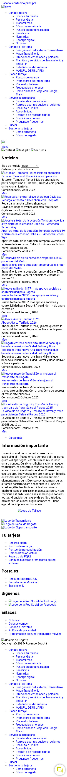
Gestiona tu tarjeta (20, 128)
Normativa (22, 36)
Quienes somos (18, 623)
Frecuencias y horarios (30, 87)
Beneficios (22, 33)
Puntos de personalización (32, 30)
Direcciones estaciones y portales (37, 57)
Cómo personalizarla (28, 26)
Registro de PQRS (20, 556)
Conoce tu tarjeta (27, 16)
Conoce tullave (18, 13)
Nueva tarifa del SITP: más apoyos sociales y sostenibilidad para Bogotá (29, 297)
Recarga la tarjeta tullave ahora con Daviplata (29, 200)
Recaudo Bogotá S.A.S (23, 579)
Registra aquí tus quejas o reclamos (38, 104)
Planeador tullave (27, 84)
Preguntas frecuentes (30, 121)
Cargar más (16, 437)
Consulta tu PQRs (27, 108)
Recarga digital (25, 40)
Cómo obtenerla (26, 132)
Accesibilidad (24, 111)
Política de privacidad (22, 630)
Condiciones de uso (28, 118)
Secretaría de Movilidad (23, 582)
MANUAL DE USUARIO (30, 70)
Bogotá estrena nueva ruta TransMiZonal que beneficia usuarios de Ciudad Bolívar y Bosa (29, 351)
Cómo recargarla (26, 135)
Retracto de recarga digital (33, 115)
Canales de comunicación (31, 101)
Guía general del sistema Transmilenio (39, 50)
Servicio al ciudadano (22, 98)
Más (4, 193)
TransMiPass (24, 23)
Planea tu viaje (18, 74)
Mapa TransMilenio (27, 53)
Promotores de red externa (33, 81)
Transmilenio (16, 585)
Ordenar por (8, 169)
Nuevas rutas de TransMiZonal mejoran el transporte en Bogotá (27, 382)
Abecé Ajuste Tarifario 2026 (19, 322)
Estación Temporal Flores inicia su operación (29, 176)
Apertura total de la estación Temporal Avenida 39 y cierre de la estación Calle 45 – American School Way (33, 234)
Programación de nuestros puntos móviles (35, 634)
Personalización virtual (23, 553)
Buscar (13, 125)
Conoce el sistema (20, 47)
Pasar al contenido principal (18, 3)
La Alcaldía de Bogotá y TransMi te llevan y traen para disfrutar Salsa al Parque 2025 (32, 412)
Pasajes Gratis (25, 19)
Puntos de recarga (27, 77)
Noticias (21, 43)
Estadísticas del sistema (31, 67)
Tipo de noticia (10, 165)
